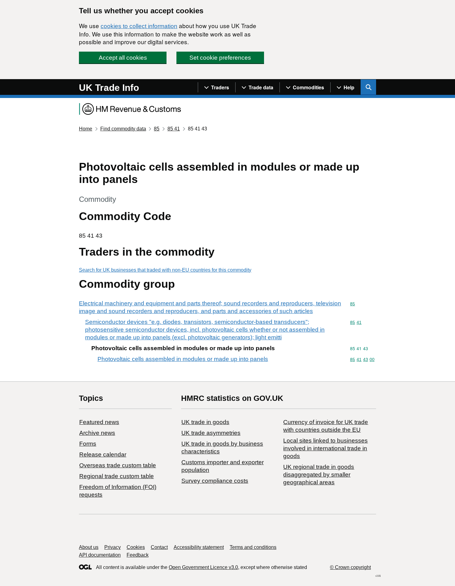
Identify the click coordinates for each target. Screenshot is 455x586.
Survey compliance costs (214, 481)
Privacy (112, 547)
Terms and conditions (253, 547)
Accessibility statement (199, 547)
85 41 (173, 128)
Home (85, 128)
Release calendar (102, 454)
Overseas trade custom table (117, 465)
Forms (87, 443)
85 (156, 128)
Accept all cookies (123, 57)
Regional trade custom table (116, 476)
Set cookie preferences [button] (220, 57)
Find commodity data (123, 128)
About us (88, 547)
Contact (159, 547)
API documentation (100, 555)
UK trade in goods (205, 422)
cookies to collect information (139, 26)
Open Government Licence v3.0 (203, 567)
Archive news (97, 433)
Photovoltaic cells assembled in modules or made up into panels (183, 359)
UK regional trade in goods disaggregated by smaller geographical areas (318, 475)
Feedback (138, 555)
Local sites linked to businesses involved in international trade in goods (325, 448)
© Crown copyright (350, 567)
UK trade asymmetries (210, 433)
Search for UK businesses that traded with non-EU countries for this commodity (165, 270)
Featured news (99, 422)
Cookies (136, 547)
